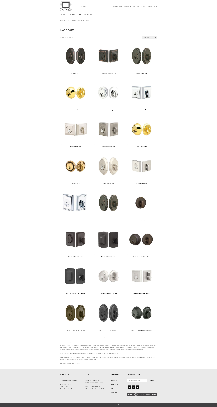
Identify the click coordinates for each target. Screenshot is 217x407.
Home (61, 20)
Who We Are (132, 6)
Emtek (82, 20)
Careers (155, 6)
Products (66, 20)
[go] (82, 6)
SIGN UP (152, 380)
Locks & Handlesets (75, 20)
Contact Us (150, 6)
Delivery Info (143, 6)
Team (138, 6)
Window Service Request (117, 6)
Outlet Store (126, 6)
